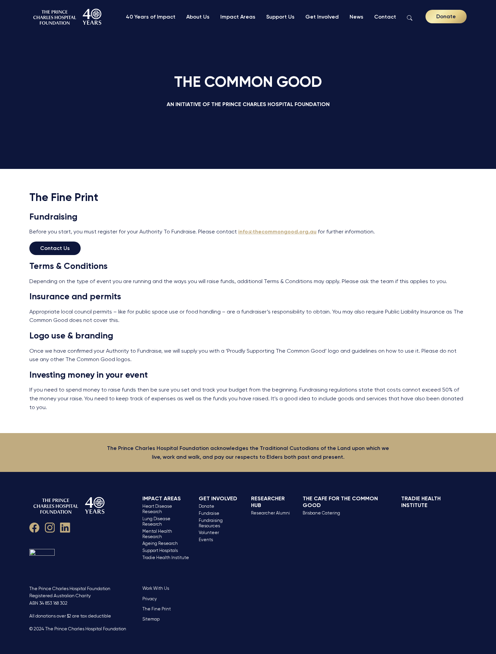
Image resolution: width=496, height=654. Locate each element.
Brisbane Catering (321, 512)
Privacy (149, 598)
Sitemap (151, 619)
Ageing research (160, 543)
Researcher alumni (270, 512)
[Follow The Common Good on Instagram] (50, 526)
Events (206, 539)
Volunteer (209, 532)
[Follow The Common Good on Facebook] (34, 526)
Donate (446, 16)
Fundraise (209, 513)
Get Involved (322, 17)
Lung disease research (156, 521)
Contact (385, 17)
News (356, 17)
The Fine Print (156, 608)
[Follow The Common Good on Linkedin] (65, 526)
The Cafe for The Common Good (340, 501)
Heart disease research (157, 509)
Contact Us (55, 248)
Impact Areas (237, 17)
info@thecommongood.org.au (277, 231)
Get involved (218, 498)
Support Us (280, 17)
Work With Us (155, 588)
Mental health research (157, 534)
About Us (198, 17)
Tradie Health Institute (165, 557)
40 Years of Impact (150, 17)
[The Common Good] (68, 16)
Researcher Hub (268, 501)
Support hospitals (160, 550)
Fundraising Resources (211, 523)
